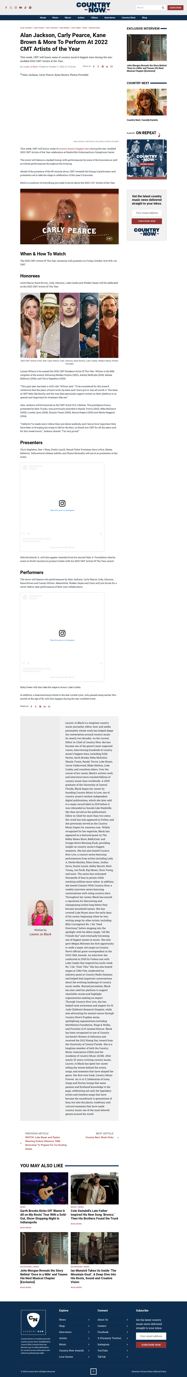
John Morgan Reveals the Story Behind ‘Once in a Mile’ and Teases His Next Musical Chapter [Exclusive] (43, 1276)
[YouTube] (20, 7)
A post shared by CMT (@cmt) (62, 547)
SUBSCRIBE (175, 7)
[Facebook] (6, 7)
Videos (94, 17)
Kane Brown (64, 28)
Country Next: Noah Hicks (100, 1137)
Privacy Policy (146, 1371)
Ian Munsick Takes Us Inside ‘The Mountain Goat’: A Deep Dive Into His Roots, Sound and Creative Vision (93, 1276)
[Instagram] (15, 7)
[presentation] (44, 1188)
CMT (92, 182)
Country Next (128, 17)
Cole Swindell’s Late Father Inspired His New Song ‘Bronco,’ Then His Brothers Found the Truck (94, 1214)
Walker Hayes (94, 28)
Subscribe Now (147, 221)
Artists (81, 17)
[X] (98, 66)
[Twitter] (11, 7)
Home (43, 17)
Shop (144, 17)
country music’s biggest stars (74, 148)
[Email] (111, 66)
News (55, 17)
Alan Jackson (26, 28)
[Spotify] (30, 7)
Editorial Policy (160, 1371)
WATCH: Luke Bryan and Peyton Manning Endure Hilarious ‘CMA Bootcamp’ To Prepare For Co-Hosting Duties (46, 1143)
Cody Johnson (51, 28)
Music (68, 17)
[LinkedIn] (107, 66)
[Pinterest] (103, 66)
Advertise (135, 1371)
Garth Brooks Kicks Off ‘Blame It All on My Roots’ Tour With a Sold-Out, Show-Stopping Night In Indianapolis (43, 1216)
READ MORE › (26, 1228)
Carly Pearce (39, 28)
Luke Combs (76, 28)
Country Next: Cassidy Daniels (142, 120)
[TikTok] (25, 7)
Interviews (109, 17)
